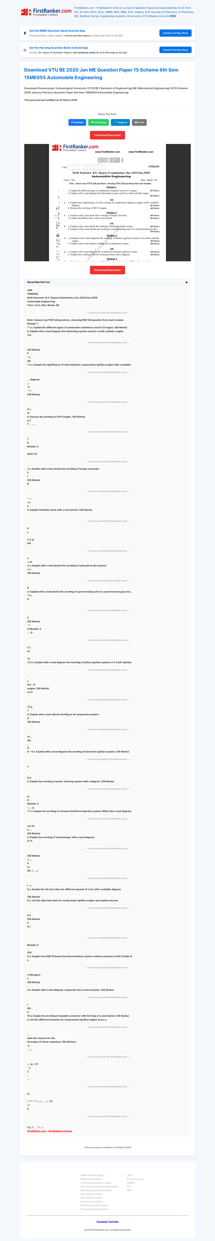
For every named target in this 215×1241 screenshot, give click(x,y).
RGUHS (130, 1183)
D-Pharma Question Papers (95, 1209)
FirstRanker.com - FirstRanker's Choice (49, 1131)
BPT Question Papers (92, 1198)
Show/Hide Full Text (38, 282)
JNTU (130, 1175)
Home (30, 1170)
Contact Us (180, 1170)
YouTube (113, 1221)
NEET (130, 1190)
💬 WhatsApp (98, 122)
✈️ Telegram (120, 122)
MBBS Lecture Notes (91, 1179)
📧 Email (139, 122)
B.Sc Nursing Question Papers (96, 1183)
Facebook (102, 1221)
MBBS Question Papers (92, 1175)
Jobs (160, 1170)
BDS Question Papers (92, 1194)
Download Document (107, 135)
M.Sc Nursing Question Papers (96, 1190)
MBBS (84, 1170)
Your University (137, 1170)
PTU (129, 1186)
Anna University (135, 1179)
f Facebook (77, 122)
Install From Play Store (175, 33)
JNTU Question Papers (57, 1170)
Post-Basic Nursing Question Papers (99, 1186)
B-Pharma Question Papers (95, 1205)
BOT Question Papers (92, 1201)
